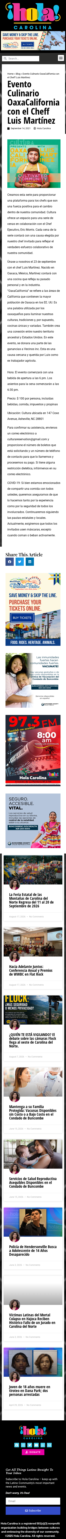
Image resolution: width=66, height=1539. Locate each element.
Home (10, 73)
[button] (61, 58)
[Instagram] (23, 1445)
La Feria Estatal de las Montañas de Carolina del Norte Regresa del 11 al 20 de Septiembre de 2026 (31, 900)
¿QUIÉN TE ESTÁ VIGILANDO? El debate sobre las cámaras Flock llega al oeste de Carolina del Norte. (32, 1040)
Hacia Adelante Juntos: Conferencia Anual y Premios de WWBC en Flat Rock (30, 970)
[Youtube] (36, 1445)
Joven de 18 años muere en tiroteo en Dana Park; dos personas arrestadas (29, 1390)
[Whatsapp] (43, 1445)
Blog (18, 73)
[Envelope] (49, 1445)
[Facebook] (16, 1445)
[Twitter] (29, 1445)
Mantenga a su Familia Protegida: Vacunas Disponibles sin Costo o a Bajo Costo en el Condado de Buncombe (32, 1112)
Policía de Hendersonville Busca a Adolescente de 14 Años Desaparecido (33, 1250)
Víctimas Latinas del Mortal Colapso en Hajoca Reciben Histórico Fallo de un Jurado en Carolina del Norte (32, 1320)
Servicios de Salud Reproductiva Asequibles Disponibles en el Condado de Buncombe (33, 1182)
